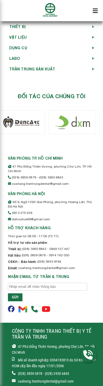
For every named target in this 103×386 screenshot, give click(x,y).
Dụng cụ (18, 48)
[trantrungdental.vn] (50, 9)
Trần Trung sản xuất (32, 69)
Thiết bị (17, 26)
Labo (14, 58)
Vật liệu (18, 37)
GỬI (15, 297)
